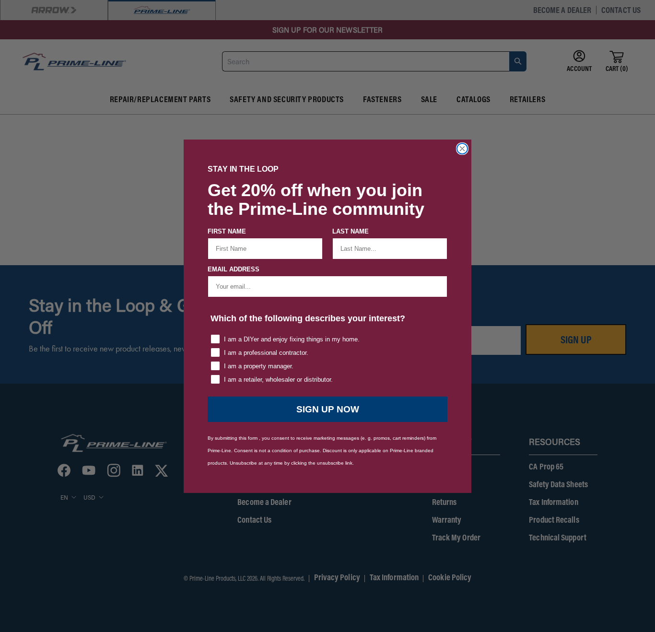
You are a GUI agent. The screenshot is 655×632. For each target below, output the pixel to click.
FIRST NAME (227, 231)
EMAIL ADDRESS (233, 269)
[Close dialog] (462, 148)
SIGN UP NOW (327, 409)
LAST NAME (350, 231)
